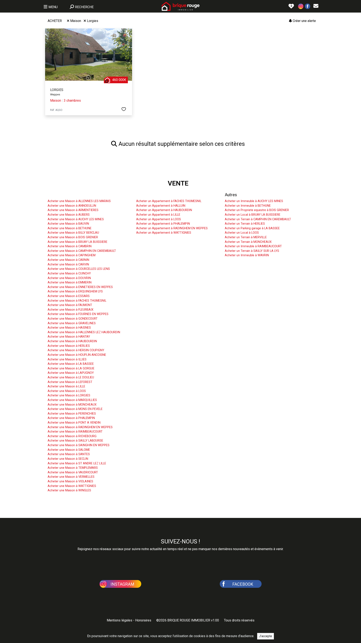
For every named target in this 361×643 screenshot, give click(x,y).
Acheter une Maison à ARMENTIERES (73, 210)
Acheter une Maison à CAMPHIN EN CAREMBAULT (82, 251)
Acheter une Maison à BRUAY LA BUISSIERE (77, 242)
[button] (300, 6)
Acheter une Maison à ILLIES (67, 359)
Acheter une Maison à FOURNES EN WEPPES (78, 314)
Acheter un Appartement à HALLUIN (160, 206)
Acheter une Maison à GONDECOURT (73, 318)
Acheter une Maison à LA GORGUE (71, 368)
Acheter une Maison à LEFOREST (70, 382)
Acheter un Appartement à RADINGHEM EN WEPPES (172, 228)
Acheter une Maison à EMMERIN (70, 282)
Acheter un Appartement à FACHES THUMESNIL (168, 201)
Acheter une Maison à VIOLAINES (70, 481)
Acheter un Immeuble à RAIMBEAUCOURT (253, 246)
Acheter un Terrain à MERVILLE (246, 237)
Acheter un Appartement (158, 194)
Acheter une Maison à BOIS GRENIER (73, 237)
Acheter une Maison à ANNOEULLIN (72, 206)
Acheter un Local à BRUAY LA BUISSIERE (252, 214)
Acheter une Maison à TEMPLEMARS (73, 468)
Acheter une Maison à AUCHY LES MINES (76, 219)
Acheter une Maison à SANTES (69, 454)
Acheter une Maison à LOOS (67, 391)
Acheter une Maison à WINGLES (69, 490)
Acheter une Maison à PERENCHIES (72, 413)
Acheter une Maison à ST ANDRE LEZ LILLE (77, 463)
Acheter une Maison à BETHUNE (70, 228)
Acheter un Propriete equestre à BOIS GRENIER (257, 210)
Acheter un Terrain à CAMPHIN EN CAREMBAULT (258, 219)
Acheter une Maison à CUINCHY (69, 273)
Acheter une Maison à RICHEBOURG (72, 436)
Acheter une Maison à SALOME (69, 450)
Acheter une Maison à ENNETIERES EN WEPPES (80, 287)
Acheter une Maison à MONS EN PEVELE (75, 409)
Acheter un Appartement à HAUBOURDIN (164, 210)
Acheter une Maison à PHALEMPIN (71, 418)
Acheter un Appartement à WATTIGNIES (163, 232)
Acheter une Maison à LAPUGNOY (71, 373)
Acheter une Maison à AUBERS (69, 214)
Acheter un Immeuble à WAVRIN (247, 255)
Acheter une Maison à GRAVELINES (72, 323)
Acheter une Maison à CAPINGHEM (71, 255)
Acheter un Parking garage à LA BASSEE (252, 228)
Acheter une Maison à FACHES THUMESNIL (77, 300)
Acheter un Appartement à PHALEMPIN (163, 223)
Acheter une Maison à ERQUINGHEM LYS (75, 291)
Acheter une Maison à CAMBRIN (70, 246)
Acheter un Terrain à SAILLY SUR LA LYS (252, 251)
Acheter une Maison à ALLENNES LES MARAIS (79, 201)
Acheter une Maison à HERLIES (69, 346)
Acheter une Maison (66, 194)
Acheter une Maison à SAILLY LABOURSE (75, 440)
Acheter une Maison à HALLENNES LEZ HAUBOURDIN (84, 332)
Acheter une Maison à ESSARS (69, 296)
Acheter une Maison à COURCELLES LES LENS (79, 269)
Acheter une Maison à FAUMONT (70, 305)
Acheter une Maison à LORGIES (69, 395)
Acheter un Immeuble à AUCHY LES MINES (254, 201)
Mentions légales (119, 620)
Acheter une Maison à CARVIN (68, 264)
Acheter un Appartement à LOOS (158, 219)
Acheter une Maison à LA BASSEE (71, 364)
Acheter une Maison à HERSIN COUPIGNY (76, 350)
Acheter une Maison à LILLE (66, 386)
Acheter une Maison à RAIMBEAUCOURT (75, 431)
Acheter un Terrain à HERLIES (245, 223)
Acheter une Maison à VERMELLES (71, 477)
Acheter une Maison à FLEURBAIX (70, 309)
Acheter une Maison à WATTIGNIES (72, 486)
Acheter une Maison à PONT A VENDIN (74, 422)
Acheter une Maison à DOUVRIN (69, 278)
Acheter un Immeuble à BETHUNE (248, 206)
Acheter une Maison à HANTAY (69, 336)
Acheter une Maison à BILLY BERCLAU (73, 232)
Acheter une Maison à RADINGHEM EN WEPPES (80, 427)
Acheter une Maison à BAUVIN (68, 223)
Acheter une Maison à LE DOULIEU (71, 377)
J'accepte (265, 636)
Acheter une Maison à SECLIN (68, 459)
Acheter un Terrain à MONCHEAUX (248, 242)
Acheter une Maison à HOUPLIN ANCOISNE (77, 355)
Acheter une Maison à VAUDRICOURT (73, 472)
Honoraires (143, 620)
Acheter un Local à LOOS (242, 232)
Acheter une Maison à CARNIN (68, 260)
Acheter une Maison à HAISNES (69, 327)
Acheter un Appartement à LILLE (158, 214)
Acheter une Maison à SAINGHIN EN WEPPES (78, 445)
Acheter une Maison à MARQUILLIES (72, 400)
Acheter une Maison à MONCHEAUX (72, 404)
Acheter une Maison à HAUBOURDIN (72, 341)
